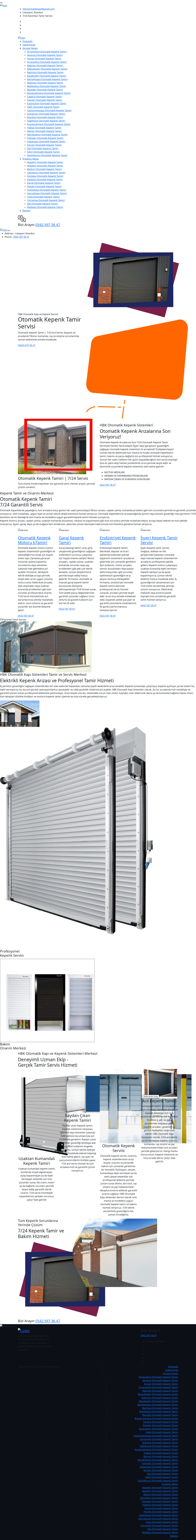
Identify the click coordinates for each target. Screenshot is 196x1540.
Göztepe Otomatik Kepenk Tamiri (45, 176)
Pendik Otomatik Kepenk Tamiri (44, 186)
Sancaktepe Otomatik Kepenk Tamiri (47, 193)
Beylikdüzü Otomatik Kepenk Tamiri (46, 86)
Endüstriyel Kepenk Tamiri (118, 540)
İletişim (26, 210)
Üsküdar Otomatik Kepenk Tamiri (45, 138)
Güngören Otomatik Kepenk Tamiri (46, 113)
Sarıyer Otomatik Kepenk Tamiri (44, 145)
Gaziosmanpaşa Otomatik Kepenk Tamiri (49, 110)
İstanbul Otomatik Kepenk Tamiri (45, 117)
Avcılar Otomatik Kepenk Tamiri (44, 58)
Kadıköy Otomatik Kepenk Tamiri (45, 179)
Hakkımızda (29, 44)
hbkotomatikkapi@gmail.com (39, 9)
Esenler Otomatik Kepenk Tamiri (44, 100)
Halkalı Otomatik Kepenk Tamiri (44, 127)
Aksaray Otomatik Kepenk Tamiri (45, 55)
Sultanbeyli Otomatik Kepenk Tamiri (46, 190)
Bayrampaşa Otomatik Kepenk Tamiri (47, 79)
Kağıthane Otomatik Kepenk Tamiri (46, 120)
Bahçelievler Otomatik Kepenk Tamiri (47, 69)
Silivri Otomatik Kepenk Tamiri (43, 151)
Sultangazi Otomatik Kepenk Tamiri (46, 141)
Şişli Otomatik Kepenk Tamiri (42, 148)
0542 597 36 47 (47, 224)
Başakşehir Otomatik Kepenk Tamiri (46, 75)
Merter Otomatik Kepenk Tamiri (44, 131)
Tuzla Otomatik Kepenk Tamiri (43, 196)
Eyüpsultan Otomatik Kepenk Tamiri (46, 103)
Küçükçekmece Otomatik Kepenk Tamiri (48, 124)
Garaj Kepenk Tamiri (71, 540)
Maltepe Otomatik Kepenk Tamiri (45, 207)
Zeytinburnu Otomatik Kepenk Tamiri (47, 155)
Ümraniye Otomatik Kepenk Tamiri (46, 200)
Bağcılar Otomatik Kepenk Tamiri (45, 65)
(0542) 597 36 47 (26, 345)
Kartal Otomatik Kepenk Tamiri (44, 183)
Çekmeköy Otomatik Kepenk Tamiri (46, 172)
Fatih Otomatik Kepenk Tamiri (43, 107)
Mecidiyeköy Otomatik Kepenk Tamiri (47, 134)
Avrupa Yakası (30, 48)
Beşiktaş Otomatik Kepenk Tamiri (45, 82)
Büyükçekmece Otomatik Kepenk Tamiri (48, 93)
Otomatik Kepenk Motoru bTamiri (34, 540)
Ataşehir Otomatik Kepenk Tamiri (45, 162)
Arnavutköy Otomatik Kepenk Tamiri (47, 51)
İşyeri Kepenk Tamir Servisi (159, 540)
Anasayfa (27, 41)
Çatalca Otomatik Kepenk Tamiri (44, 96)
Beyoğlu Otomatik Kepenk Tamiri (45, 89)
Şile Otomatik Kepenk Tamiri (42, 203)
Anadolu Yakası (31, 158)
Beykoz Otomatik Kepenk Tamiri (44, 169)
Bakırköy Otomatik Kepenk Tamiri (45, 72)
